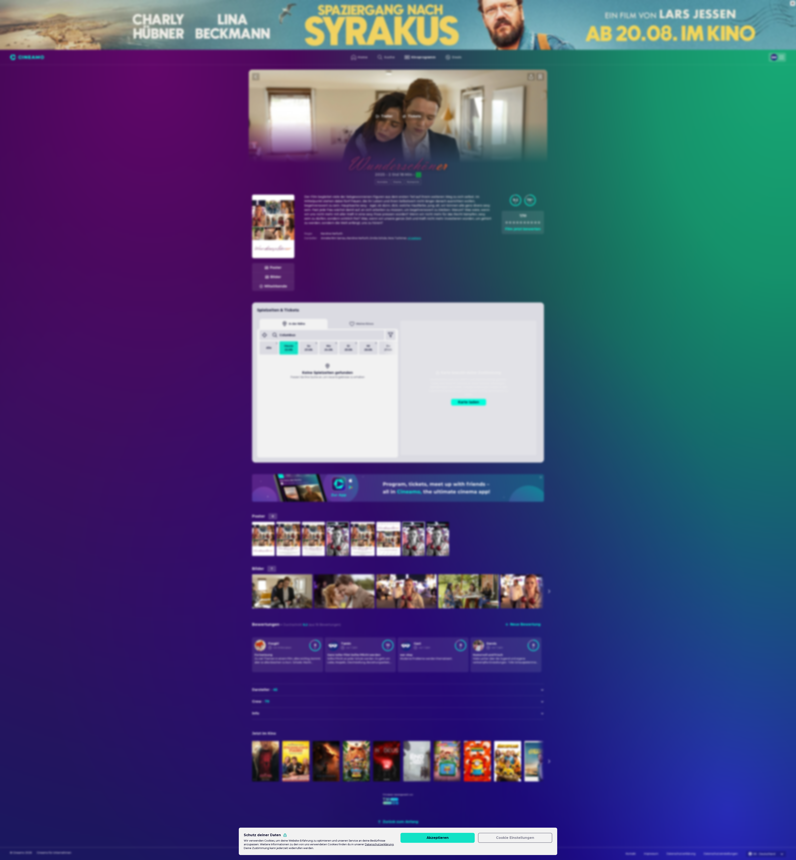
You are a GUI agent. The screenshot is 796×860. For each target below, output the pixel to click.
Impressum (651, 853)
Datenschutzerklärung (681, 853)
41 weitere (414, 238)
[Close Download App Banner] (541, 477)
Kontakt (631, 853)
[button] (515, 200)
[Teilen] (531, 76)
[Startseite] (27, 57)
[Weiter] (549, 591)
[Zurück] (256, 76)
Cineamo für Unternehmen (54, 852)
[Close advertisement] (792, 3)
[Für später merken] (540, 76)
